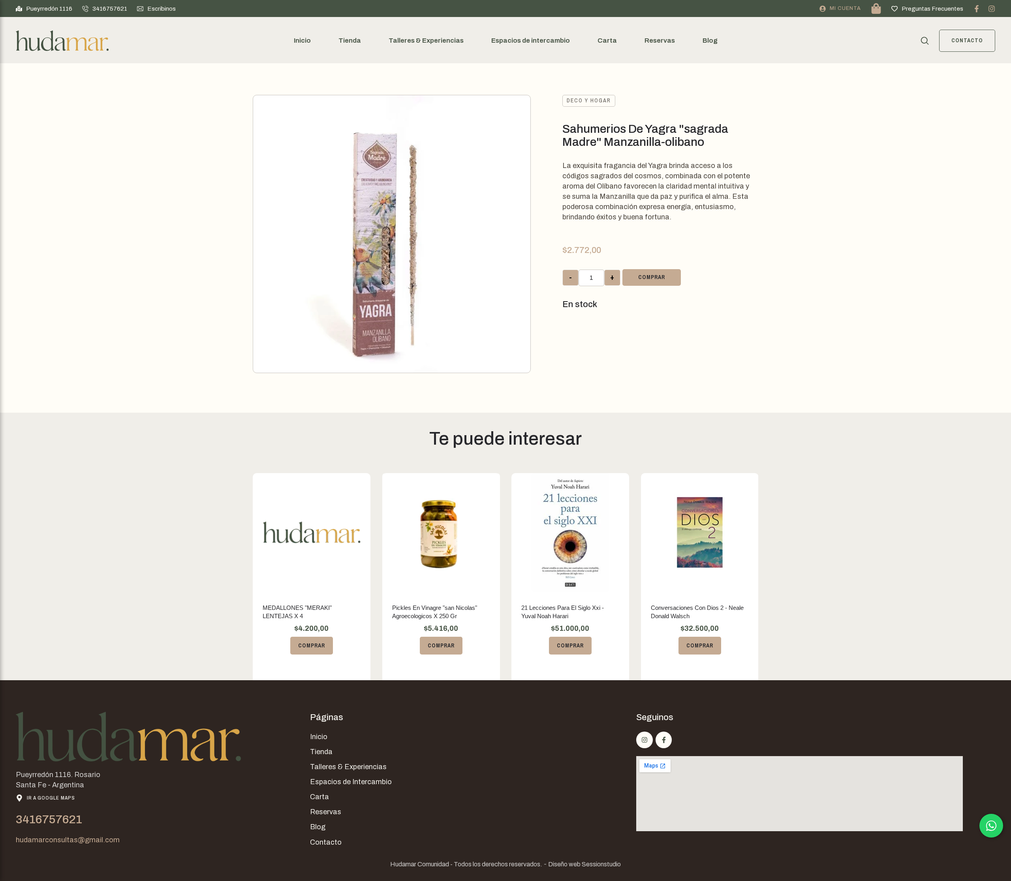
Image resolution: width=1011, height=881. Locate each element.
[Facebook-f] (976, 8)
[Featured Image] (311, 532)
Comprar (651, 277)
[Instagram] (991, 8)
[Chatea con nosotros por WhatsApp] (991, 826)
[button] (44, 8)
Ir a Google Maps (51, 797)
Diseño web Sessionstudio (584, 864)
